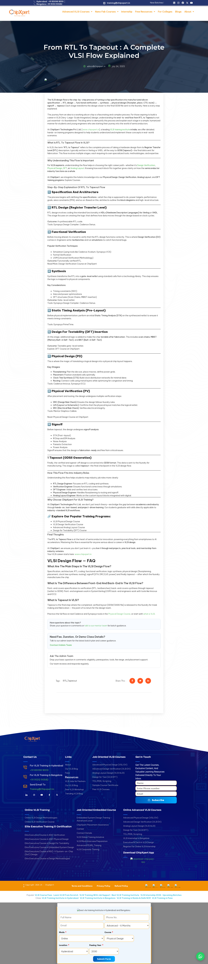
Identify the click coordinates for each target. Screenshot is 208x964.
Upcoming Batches (172, 895)
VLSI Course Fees (43, 895)
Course (108, 932)
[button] (77, 12)
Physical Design (54, 168)
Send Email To (38, 784)
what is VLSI (149, 614)
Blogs (178, 11)
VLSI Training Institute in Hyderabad (60, 898)
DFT (65, 168)
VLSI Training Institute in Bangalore (97, 898)
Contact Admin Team (61, 645)
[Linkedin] (174, 3)
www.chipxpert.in (90, 129)
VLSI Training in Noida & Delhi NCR (134, 898)
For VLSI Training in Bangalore (46, 775)
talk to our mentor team (95, 625)
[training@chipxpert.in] (104, 3)
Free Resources (143, 11)
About (187, 11)
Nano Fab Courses (105, 11)
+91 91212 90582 (39, 779)
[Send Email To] (25, 786)
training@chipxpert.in (118, 3)
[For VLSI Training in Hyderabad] (25, 767)
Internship (126, 11)
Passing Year (95, 945)
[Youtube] (191, 3)
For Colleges (165, 11)
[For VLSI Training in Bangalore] (25, 777)
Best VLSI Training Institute (125, 895)
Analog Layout (77, 168)
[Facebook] (183, 3)
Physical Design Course (119, 614)
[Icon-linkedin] (26, 795)
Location (63, 945)
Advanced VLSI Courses (76, 11)
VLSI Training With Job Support (95, 895)
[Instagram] (178, 3)
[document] (104, 933)
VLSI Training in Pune (162, 898)
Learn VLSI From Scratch (65, 895)
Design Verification (146, 165)
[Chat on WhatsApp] (200, 956)
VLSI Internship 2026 (151, 895)
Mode (62, 932)
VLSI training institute (120, 129)
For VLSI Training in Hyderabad (46, 765)
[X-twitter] (187, 3)
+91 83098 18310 (39, 770)
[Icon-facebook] (49, 795)
